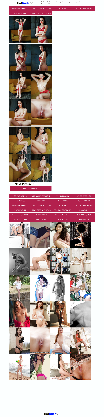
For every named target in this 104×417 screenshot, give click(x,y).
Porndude (84, 210)
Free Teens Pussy (20, 215)
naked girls (41, 215)
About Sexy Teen (20, 219)
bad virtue (84, 219)
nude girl (41, 201)
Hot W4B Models (20, 196)
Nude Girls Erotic (20, 9)
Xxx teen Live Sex (30, 188)
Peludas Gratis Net (62, 210)
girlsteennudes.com (41, 9)
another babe (20, 13)
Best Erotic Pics (84, 215)
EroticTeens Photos (41, 13)
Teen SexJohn (62, 196)
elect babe (63, 219)
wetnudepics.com (84, 9)
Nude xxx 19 (62, 201)
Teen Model (41, 219)
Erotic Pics (20, 201)
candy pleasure (62, 215)
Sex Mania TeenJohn (41, 196)
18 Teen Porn (84, 201)
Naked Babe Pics (84, 196)
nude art (62, 9)
